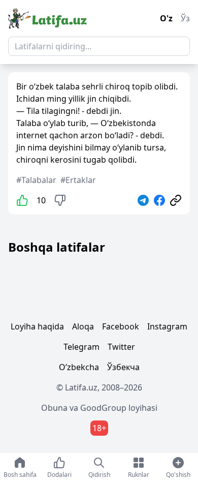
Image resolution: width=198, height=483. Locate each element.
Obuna (54, 407)
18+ (99, 428)
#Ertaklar (78, 180)
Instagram (167, 326)
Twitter (121, 346)
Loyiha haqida (37, 326)
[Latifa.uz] (47, 18)
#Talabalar (36, 180)
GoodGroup (103, 407)
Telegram (81, 346)
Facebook (120, 326)
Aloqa (83, 326)
